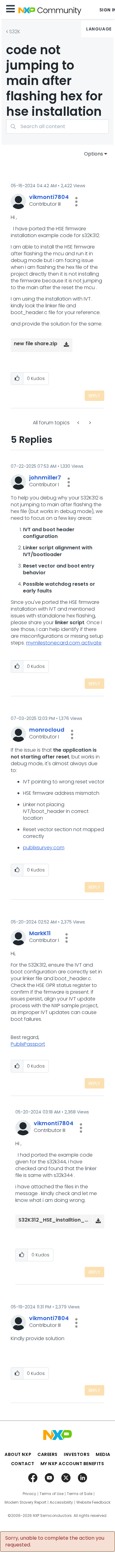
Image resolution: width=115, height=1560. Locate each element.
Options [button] (93, 153)
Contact (22, 1464)
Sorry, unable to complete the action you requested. (54, 1541)
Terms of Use (51, 1494)
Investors (77, 1454)
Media (103, 1454)
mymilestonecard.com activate (64, 642)
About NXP (18, 1454)
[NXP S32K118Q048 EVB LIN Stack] (89, 422)
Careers (47, 1454)
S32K (14, 31)
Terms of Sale (79, 1494)
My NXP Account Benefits (72, 1464)
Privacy (29, 1494)
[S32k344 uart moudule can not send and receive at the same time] (78, 422)
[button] (76, 201)
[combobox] (57, 126)
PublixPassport (28, 1044)
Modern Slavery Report (25, 1502)
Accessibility (61, 1502)
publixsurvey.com (43, 847)
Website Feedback (93, 1502)
